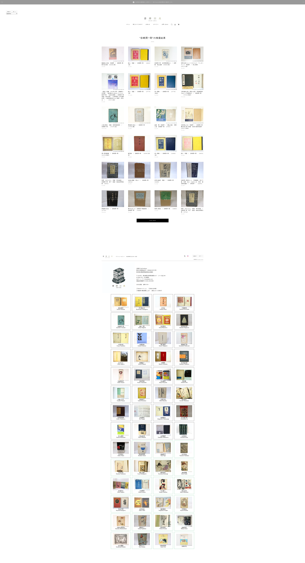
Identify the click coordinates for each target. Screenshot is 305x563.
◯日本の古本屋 (152, 288)
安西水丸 (184, 546)
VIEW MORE (152, 220)
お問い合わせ (165, 24)
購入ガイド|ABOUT (138, 24)
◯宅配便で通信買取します (143, 290)
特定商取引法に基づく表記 (131, 256)
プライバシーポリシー (120, 256)
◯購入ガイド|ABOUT (156, 290)
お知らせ (148, 24)
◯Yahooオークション (141, 288)
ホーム (128, 24)
